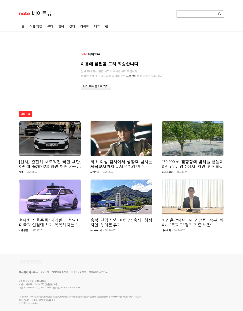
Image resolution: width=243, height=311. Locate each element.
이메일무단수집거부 (98, 272)
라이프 (84, 26)
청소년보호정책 (78, 272)
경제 (72, 26)
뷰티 (50, 26)
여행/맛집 (36, 26)
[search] (220, 14)
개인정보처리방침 (60, 272)
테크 (97, 26)
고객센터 (131, 75)
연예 (61, 26)
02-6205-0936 (29, 287)
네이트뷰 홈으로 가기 (96, 86)
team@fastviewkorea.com (70, 287)
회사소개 (44, 272)
